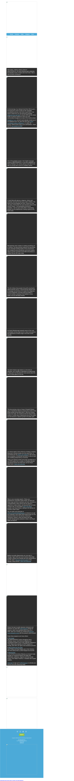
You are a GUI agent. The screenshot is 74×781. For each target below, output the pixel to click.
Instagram (27, 34)
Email (32, 34)
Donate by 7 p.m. (11, 120)
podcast (23, 454)
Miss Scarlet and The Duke (15, 647)
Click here (10, 663)
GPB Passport (24, 628)
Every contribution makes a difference (20, 122)
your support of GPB (16, 126)
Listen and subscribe (19, 464)
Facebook (17, 34)
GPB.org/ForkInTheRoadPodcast (16, 513)
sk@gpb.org (22, 742)
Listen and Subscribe (25, 561)
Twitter (22, 34)
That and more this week (21, 560)
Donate (11, 34)
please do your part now (13, 115)
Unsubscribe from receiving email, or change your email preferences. (12, 780)
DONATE (22, 734)
